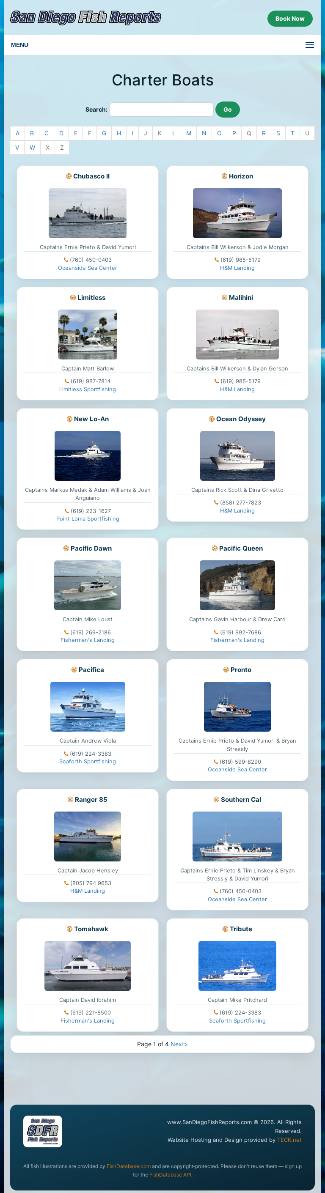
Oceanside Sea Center (87, 268)
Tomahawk (91, 929)
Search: (96, 109)
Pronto (241, 670)
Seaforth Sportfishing (87, 761)
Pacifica (91, 670)
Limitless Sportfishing (87, 389)
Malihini (241, 297)
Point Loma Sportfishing (87, 519)
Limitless (91, 297)
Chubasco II (91, 176)
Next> (179, 1044)
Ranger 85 (91, 799)
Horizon (241, 176)
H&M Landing (237, 268)
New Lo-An (91, 419)
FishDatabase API (170, 1174)
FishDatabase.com (129, 1166)
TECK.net (289, 1139)
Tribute (241, 929)
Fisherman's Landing (88, 640)
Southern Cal (241, 799)
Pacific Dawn (91, 548)
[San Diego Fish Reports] (86, 18)
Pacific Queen (241, 548)
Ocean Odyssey (241, 419)
